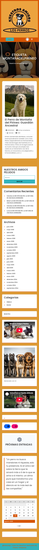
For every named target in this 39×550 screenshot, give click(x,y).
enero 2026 (10, 241)
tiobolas (9, 133)
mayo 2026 (10, 230)
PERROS (9, 302)
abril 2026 (10, 232)
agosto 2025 (11, 256)
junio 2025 (10, 262)
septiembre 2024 (12, 288)
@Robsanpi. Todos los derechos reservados (18, 545)
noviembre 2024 (12, 282)
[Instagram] (16, 426)
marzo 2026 (11, 235)
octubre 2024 (11, 285)
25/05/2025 (10, 130)
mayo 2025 (10, 265)
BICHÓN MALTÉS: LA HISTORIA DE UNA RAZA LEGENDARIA (20, 197)
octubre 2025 (11, 250)
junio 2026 (10, 227)
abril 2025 (10, 268)
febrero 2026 (11, 238)
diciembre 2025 (12, 244)
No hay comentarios (22, 130)
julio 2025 (10, 259)
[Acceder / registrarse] (27, 39)
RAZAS (9, 305)
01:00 (17, 133)
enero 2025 (10, 276)
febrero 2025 (11, 273)
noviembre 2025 (12, 247)
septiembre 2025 (12, 253)
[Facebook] (8, 426)
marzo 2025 (11, 270)
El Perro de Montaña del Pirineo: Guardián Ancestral (19, 122)
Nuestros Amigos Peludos (19, 63)
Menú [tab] (10, 39)
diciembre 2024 (12, 279)
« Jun (18, 526)
